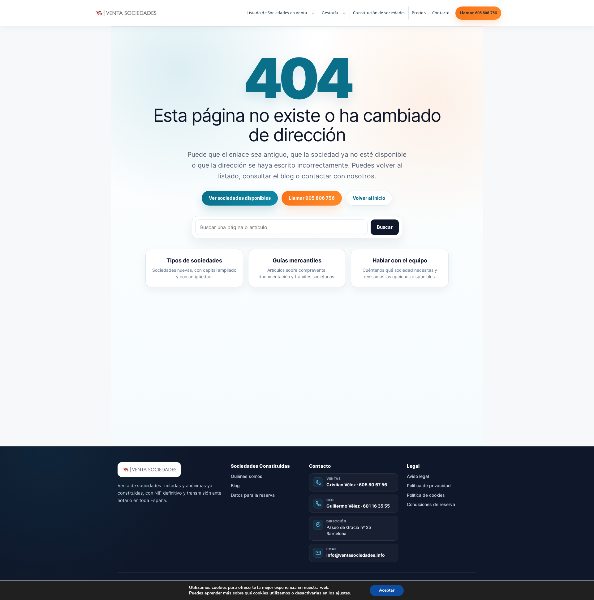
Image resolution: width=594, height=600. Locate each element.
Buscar (385, 227)
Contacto (441, 12)
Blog (235, 485)
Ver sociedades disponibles (240, 198)
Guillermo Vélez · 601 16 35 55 (358, 506)
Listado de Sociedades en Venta (277, 12)
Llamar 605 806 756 (478, 12)
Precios (419, 12)
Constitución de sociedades (379, 12)
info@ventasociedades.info (355, 555)
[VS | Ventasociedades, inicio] (125, 13)
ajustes (343, 593)
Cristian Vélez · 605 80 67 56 (356, 484)
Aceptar (386, 590)
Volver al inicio (369, 198)
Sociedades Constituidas (260, 466)
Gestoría (330, 12)
